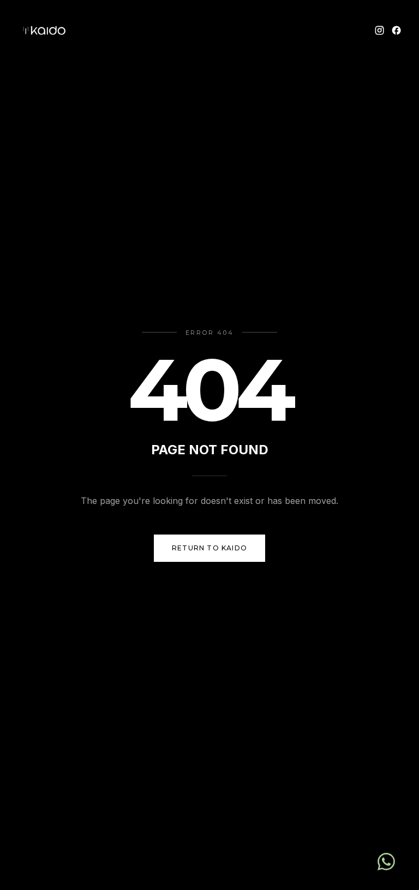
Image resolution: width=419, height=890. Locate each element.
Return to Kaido (209, 548)
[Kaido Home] (43, 30)
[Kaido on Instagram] (379, 30)
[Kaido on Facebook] (396, 30)
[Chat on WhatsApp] (386, 861)
